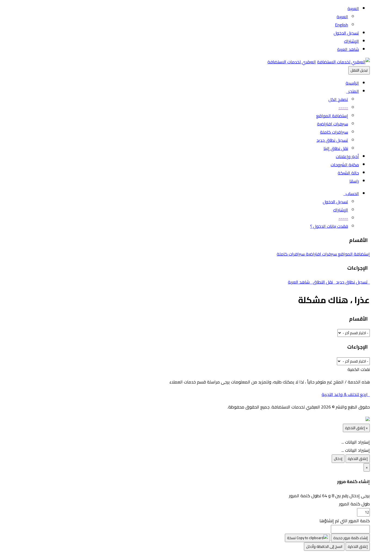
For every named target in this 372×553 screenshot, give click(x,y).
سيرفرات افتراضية (332, 124)
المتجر (352, 91)
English (341, 25)
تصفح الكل (338, 99)
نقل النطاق (323, 282)
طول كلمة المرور (354, 504)
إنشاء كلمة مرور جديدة (350, 537)
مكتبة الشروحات (345, 165)
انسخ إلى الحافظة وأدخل (324, 546)
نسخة (292, 537)
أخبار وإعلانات (347, 156)
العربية (353, 8)
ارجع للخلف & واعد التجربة (346, 394)
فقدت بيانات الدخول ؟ (329, 226)
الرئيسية (352, 83)
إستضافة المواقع (332, 116)
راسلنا (354, 181)
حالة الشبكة (348, 173)
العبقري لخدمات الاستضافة (291, 62)
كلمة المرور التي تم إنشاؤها (344, 521)
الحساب (351, 193)
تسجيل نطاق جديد (332, 140)
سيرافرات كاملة (334, 132)
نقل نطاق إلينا (336, 148)
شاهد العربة (348, 49)
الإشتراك (351, 41)
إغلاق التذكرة (358, 458)
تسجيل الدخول (346, 33)
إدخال (338, 458)
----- (343, 107)
